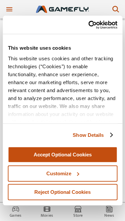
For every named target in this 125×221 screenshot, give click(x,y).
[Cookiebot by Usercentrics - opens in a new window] (89, 25)
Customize (58, 173)
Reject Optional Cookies (62, 192)
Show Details (88, 135)
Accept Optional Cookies (63, 154)
